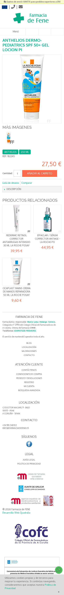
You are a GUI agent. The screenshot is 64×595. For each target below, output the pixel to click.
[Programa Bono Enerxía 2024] (32, 574)
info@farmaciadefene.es (15, 428)
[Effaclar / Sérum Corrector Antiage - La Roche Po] (47, 219)
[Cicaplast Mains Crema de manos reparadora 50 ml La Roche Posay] (16, 272)
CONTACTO (29, 355)
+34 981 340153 (9, 425)
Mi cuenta (29, 386)
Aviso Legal (29, 460)
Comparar (26, 182)
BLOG (29, 343)
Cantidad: (7, 173)
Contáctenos (29, 370)
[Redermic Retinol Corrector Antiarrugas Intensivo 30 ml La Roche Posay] (16, 219)
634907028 (19, 331)
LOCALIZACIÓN (29, 347)
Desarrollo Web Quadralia (16, 512)
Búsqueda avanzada (29, 390)
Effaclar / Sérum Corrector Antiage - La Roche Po (47, 238)
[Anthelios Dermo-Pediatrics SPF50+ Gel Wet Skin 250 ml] (8, 138)
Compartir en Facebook (39, 183)
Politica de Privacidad (29, 464)
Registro (29, 382)
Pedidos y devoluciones (29, 378)
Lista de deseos (10, 182)
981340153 (31, 331)
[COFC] (32, 534)
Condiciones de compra (29, 374)
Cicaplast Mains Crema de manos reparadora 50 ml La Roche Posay (17, 291)
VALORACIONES (29, 351)
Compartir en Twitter (45, 183)
